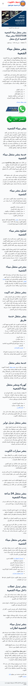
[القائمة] (3, 3)
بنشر (17, 219)
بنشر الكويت (9, 42)
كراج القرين (20, 407)
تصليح (18, 573)
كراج (21, 573)
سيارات (15, 573)
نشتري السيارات (18, 347)
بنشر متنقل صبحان (21, 102)
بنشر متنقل (12, 367)
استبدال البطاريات (18, 558)
